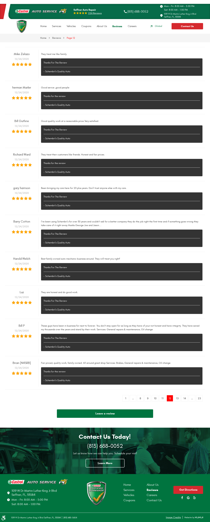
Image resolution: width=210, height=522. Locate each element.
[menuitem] (43, 26)
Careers (132, 26)
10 (155, 398)
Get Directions (188, 489)
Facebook (182, 498)
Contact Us (187, 26)
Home (43, 26)
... (133, 398)
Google (188, 498)
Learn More (105, 463)
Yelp (194, 498)
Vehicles (71, 26)
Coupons (86, 26)
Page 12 (71, 38)
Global (158, 26)
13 (177, 398)
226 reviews (95, 13)
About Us (102, 26)
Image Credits (173, 517)
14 (184, 398)
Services (56, 26)
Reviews (117, 26)
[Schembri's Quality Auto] (22, 26)
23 (199, 398)
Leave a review (105, 413)
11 (162, 398)
